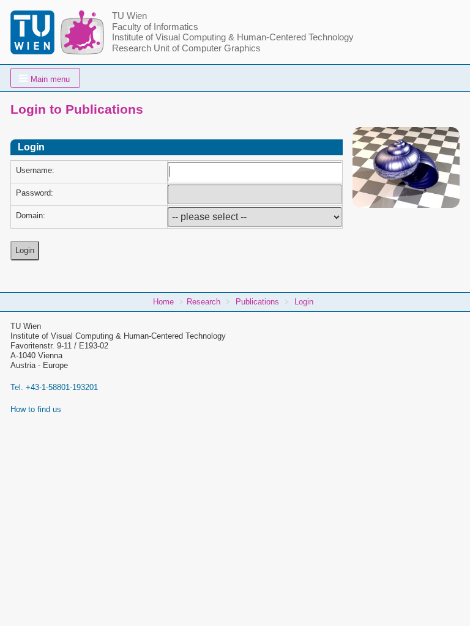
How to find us (35, 409)
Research (203, 301)
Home (163, 301)
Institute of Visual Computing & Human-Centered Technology (233, 37)
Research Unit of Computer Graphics (186, 48)
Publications (257, 301)
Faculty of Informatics (155, 27)
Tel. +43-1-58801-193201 (54, 387)
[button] (45, 78)
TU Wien (129, 16)
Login (303, 301)
